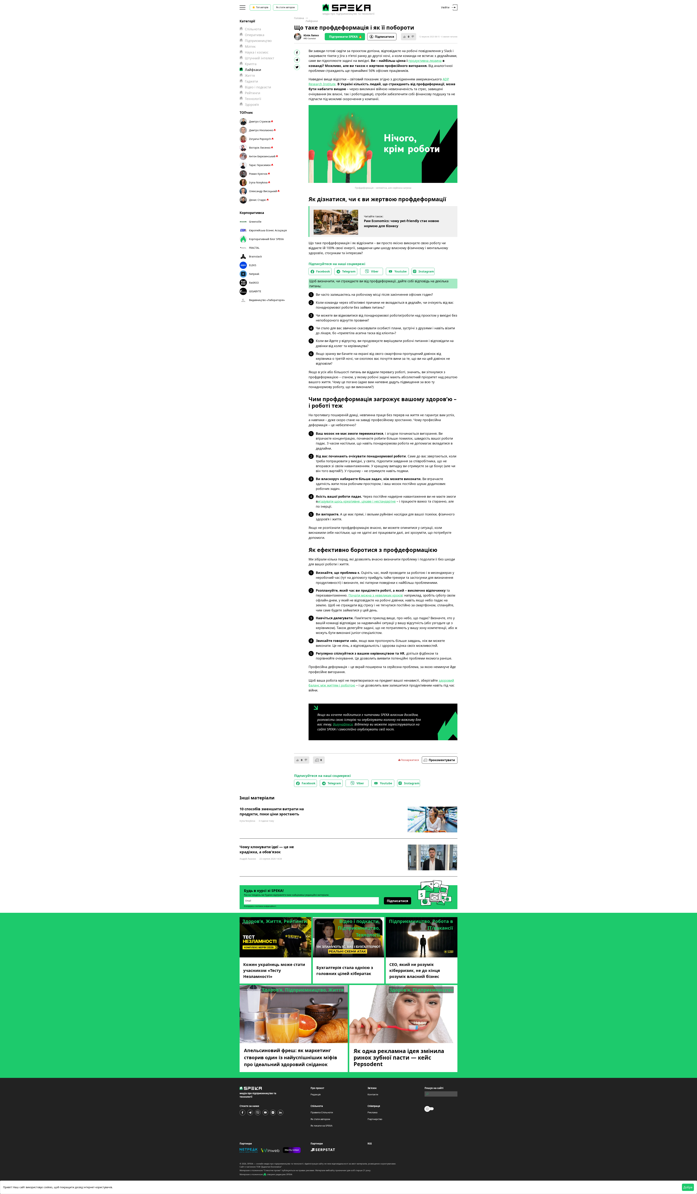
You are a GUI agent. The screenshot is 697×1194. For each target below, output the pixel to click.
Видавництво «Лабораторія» (267, 300)
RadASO (254, 282)
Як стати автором (285, 7)
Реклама (372, 1112)
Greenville (255, 221)
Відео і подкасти (258, 87)
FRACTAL (254, 247)
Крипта (250, 64)
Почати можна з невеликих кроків (375, 595)
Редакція (316, 1094)
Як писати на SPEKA (321, 1125)
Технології (253, 99)
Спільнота (253, 29)
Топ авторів (262, 7)
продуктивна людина (425, 60)
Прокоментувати (442, 760)
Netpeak (254, 274)
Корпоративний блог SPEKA (266, 239)
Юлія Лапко (311, 35)
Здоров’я (252, 104)
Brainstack (255, 256)
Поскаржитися (410, 760)
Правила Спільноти (322, 1112)
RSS (370, 1143)
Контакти (373, 1094)
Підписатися (384, 37)
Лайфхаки (311, 21)
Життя (250, 75)
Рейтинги (252, 93)
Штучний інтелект (259, 58)
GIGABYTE (255, 291)
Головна (299, 18)
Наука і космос (256, 52)
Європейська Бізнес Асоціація (268, 230)
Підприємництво (258, 40)
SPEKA (250, 1163)
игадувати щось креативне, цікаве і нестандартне (357, 501)
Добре (687, 1187)
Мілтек (250, 46)
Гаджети (251, 81)
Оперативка (254, 35)
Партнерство (375, 1119)
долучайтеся (343, 724)
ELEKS (252, 265)
